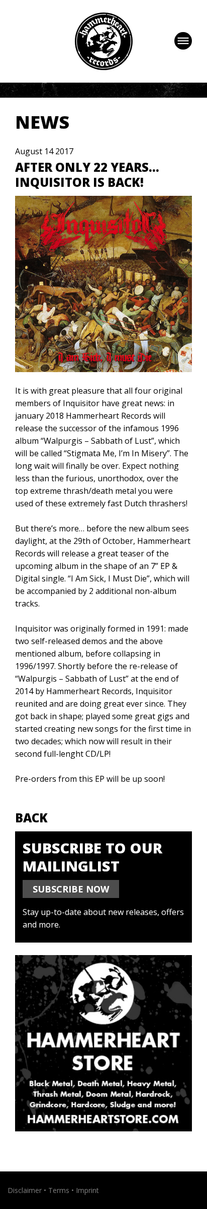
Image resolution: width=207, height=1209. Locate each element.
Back (31, 817)
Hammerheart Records (104, 41)
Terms (58, 1190)
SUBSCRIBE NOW (71, 889)
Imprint (87, 1190)
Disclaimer (25, 1190)
